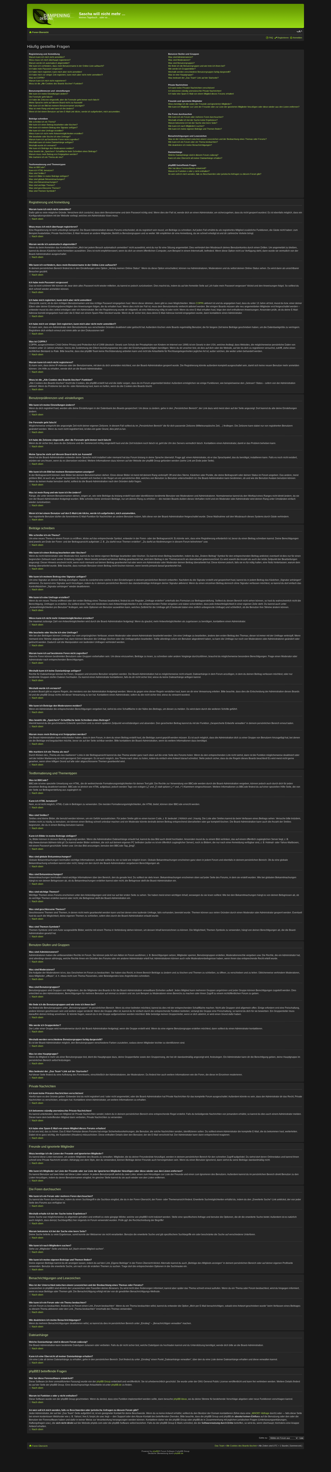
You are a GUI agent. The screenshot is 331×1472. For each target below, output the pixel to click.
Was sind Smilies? (37, 173)
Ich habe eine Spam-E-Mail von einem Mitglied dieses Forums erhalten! (201, 94)
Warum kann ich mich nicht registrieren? (47, 81)
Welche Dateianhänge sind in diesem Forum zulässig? (193, 155)
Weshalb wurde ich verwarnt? (43, 145)
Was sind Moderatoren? (179, 60)
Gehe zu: (263, 1438)
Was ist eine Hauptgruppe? (180, 75)
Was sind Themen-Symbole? (42, 191)
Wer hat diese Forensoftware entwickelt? (187, 168)
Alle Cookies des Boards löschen (241, 1446)
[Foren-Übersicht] (53, 16)
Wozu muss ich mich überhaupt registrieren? (49, 60)
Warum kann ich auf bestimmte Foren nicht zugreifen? (54, 139)
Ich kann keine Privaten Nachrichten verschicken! (191, 88)
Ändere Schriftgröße (299, 31)
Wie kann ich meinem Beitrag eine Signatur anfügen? (53, 127)
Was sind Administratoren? (180, 57)
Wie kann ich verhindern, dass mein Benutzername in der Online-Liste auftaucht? (66, 66)
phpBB (156, 1451)
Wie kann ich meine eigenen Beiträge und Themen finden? (195, 129)
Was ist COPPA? (37, 78)
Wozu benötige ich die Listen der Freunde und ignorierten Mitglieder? (200, 104)
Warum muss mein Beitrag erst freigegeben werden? (53, 154)
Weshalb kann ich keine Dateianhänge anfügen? (51, 142)
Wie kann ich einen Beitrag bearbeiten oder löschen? (53, 124)
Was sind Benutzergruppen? (181, 63)
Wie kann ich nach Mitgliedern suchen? (186, 126)
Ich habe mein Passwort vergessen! (45, 69)
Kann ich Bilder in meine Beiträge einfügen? (49, 176)
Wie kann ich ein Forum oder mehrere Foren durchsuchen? (195, 117)
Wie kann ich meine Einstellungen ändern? (48, 94)
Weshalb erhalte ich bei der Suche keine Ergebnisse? (193, 120)
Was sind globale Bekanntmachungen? (47, 179)
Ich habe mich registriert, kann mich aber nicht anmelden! (55, 72)
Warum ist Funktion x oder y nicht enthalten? (189, 171)
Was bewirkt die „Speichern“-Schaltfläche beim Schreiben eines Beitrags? (63, 151)
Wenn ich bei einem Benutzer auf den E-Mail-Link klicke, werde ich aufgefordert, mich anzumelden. (74, 111)
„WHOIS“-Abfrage (260, 1413)
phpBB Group (104, 1381)
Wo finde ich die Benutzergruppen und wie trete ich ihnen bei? (196, 66)
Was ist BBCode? (37, 167)
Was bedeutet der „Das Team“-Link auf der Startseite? (193, 78)
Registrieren (283, 37)
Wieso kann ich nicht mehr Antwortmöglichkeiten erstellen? (56, 133)
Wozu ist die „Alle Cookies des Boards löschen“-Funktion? (56, 83)
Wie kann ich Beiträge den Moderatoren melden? (51, 148)
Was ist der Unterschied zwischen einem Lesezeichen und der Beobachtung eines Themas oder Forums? (217, 139)
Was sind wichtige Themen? (42, 185)
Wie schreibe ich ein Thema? (42, 122)
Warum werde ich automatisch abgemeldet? (49, 63)
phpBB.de (116, 1384)
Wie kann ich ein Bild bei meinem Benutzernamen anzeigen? (56, 105)
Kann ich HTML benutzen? (41, 170)
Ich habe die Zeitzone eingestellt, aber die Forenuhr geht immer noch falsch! (64, 100)
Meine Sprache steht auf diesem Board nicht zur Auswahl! (55, 102)
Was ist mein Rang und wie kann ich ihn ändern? (51, 108)
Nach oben (37, 219)
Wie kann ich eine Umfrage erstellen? (46, 130)
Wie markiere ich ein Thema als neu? (46, 157)
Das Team (219, 1446)
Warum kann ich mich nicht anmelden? (47, 57)
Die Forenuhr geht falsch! (40, 97)
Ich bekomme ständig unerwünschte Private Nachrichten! (194, 91)
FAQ (271, 37)
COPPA (200, 303)
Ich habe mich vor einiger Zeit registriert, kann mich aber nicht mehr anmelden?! (66, 75)
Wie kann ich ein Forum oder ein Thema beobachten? (193, 142)
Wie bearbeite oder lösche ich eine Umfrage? (49, 136)
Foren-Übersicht (40, 32)
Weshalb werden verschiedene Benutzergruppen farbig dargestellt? (199, 72)
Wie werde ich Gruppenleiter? (182, 69)
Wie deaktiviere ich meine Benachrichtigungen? (190, 145)
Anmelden (297, 37)
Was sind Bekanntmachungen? (43, 182)
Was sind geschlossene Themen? (45, 188)
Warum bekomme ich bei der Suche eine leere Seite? (192, 123)
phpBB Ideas (180, 1399)
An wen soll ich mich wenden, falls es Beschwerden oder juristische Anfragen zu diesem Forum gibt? (214, 174)
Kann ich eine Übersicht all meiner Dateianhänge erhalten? (195, 158)
